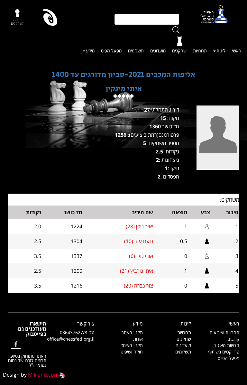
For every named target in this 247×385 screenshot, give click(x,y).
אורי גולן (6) (141, 256)
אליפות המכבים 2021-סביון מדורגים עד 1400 (123, 74)
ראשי (236, 51)
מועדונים (158, 51)
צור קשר (86, 323)
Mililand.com (43, 374)
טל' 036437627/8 (77, 332)
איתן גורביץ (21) (136, 270)
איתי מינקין (123, 88)
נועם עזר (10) (138, 241)
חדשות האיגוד (226, 345)
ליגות (220, 51)
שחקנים (179, 51)
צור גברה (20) (138, 285)
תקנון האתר (132, 332)
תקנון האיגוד (132, 345)
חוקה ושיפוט (132, 352)
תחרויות (200, 51)
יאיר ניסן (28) (139, 226)
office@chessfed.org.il (71, 339)
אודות (138, 339)
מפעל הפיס (111, 51)
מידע (90, 51)
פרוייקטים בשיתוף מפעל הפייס (223, 355)
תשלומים (136, 51)
